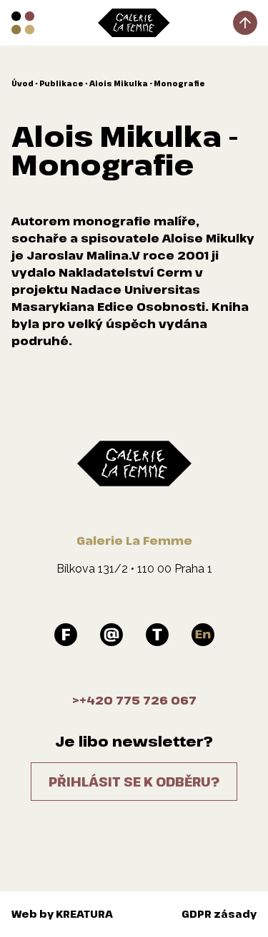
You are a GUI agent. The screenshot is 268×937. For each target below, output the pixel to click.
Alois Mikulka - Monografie (147, 83)
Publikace (61, 83)
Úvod (22, 83)
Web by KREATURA (62, 914)
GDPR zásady (219, 914)
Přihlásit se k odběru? (134, 781)
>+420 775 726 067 (134, 700)
